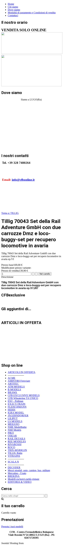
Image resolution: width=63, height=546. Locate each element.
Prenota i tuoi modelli (12, 526)
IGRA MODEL (16, 412)
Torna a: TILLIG (10, 213)
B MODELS (14, 389)
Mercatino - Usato (17, 473)
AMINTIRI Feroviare (19, 381)
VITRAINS (14, 456)
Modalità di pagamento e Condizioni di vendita (32, 12)
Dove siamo (14, 9)
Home (11, 4)
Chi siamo (13, 6)
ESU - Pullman (15, 401)
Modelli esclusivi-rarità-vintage (23, 479)
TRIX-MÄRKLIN (17, 450)
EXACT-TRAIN (16, 404)
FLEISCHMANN (17, 406)
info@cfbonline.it (23, 179)
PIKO (11, 432)
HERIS (11, 409)
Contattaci (13, 15)
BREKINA (14, 476)
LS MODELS (15, 421)
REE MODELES (17, 441)
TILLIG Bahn (15, 453)
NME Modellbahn (17, 427)
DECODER (14, 467)
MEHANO (13, 424)
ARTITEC (13, 383)
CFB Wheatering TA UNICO (23, 398)
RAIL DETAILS (16, 438)
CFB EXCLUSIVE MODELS (24, 395)
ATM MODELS (16, 386)
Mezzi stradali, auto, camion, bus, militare (29, 470)
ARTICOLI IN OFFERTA (21, 372)
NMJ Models (14, 430)
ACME (11, 378)
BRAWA (12, 392)
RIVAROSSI (14, 444)
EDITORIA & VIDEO (20, 482)
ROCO (11, 447)
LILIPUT (13, 418)
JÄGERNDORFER (18, 415)
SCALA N (13, 461)
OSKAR (12, 435)
